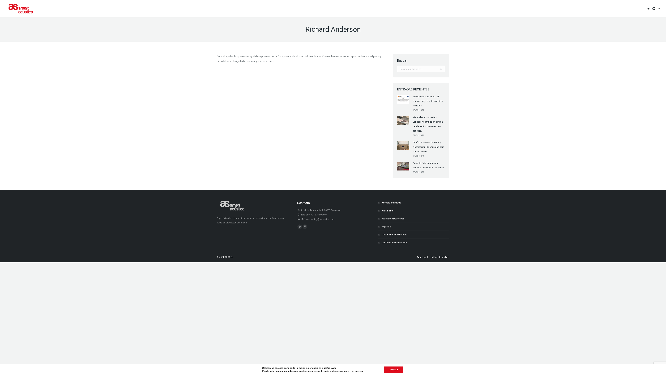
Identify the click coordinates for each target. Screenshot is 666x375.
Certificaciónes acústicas (394, 242)
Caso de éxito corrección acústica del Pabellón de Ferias (428, 165)
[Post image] (403, 99)
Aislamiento (388, 210)
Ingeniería (386, 226)
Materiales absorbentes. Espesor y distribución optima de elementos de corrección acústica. (428, 124)
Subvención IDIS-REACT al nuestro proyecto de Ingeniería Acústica (428, 101)
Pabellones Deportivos (393, 218)
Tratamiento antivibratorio (394, 234)
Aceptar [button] (393, 369)
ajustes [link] (359, 371)
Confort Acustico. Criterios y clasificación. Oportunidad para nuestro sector (428, 147)
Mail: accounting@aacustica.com (317, 219)
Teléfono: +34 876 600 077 (313, 214)
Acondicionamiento (391, 202)
